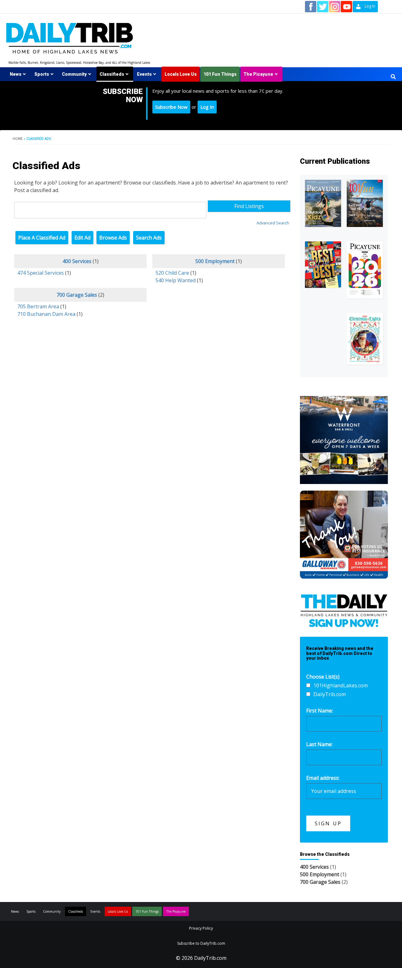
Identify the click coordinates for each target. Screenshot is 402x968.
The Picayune (258, 74)
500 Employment (215, 261)
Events (144, 74)
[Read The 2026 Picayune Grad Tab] (364, 269)
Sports (41, 74)
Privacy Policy (201, 928)
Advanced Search (273, 223)
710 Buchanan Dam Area (46, 314)
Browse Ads (113, 237)
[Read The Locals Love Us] (323, 264)
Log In (207, 107)
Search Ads (149, 237)
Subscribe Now (171, 107)
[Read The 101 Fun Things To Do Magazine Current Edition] (364, 203)
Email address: (323, 777)
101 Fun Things (220, 74)
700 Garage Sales (77, 294)
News (15, 74)
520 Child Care (172, 272)
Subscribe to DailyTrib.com (201, 943)
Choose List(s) (323, 676)
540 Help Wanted (175, 280)
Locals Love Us (181, 74)
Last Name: (319, 744)
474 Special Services (40, 272)
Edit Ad (82, 237)
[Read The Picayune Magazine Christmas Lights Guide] (364, 338)
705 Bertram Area (38, 306)
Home (18, 138)
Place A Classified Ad (41, 237)
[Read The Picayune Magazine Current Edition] (323, 203)
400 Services (76, 261)
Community (74, 74)
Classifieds (112, 74)
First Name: (319, 710)
